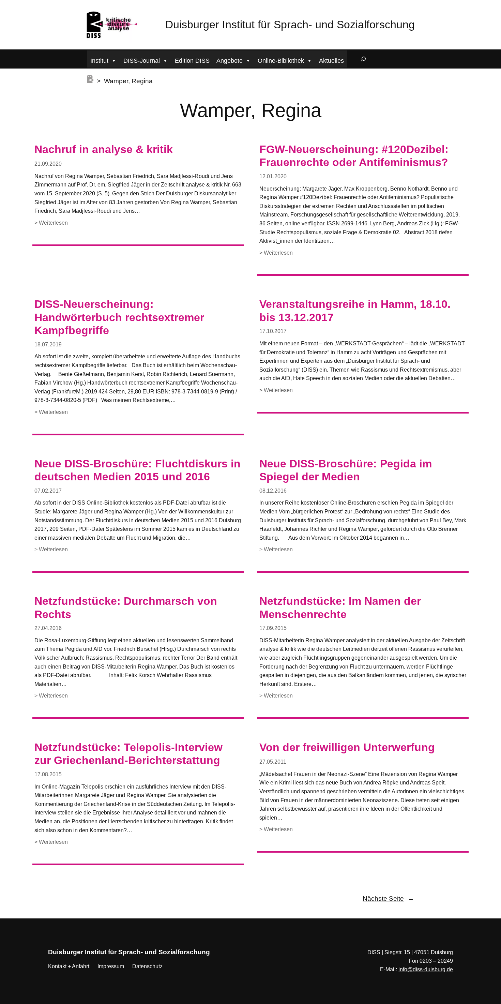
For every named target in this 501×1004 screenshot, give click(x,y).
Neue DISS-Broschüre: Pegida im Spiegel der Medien (345, 470)
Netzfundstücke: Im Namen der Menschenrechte (340, 607)
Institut (99, 60)
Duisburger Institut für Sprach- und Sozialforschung (290, 24)
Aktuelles (331, 60)
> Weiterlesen (51, 223)
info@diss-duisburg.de (425, 969)
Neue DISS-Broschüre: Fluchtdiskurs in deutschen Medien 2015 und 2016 (137, 470)
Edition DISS (192, 60)
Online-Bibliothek (281, 60)
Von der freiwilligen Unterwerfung (347, 747)
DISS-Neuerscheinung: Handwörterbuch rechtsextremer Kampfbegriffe (119, 317)
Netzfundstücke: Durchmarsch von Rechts (125, 607)
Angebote (229, 60)
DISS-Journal (141, 60)
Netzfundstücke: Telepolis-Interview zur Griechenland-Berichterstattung (128, 753)
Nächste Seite (388, 898)
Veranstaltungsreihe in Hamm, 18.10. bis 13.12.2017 (355, 310)
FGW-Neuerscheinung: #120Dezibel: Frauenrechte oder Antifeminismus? (354, 155)
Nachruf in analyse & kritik (103, 149)
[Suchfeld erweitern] (363, 59)
